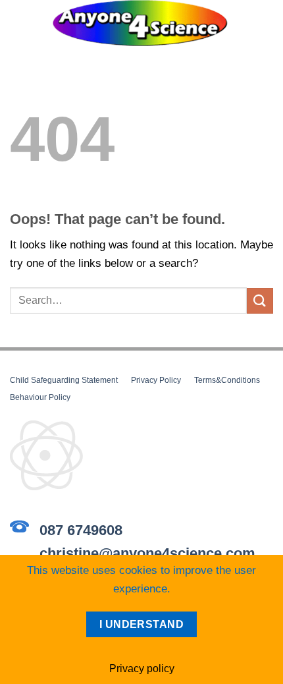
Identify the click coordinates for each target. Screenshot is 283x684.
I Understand (141, 624)
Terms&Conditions (227, 380)
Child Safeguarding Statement (64, 380)
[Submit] (260, 301)
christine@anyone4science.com (147, 553)
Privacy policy (141, 668)
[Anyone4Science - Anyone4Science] (140, 23)
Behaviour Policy (40, 397)
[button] (18, 9)
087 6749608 (80, 530)
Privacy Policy (156, 380)
